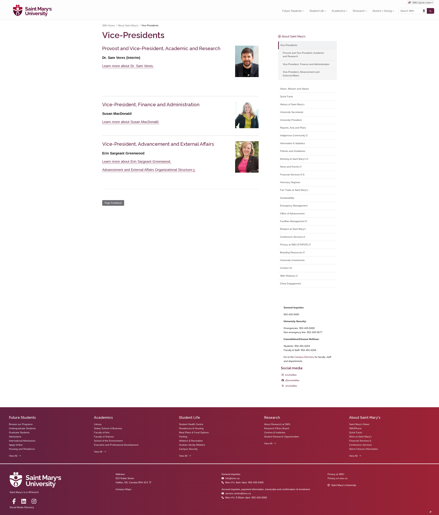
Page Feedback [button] (113, 202)
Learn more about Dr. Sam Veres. (128, 66)
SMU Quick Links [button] (421, 2)
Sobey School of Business (108, 428)
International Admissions (22, 440)
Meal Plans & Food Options (194, 432)
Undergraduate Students (22, 428)
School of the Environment (108, 440)
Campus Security (188, 449)
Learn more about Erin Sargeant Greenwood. (136, 161)
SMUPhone (355, 428)
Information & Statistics (292, 143)
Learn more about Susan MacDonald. (130, 122)
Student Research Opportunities (281, 436)
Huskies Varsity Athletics (192, 445)
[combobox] (412, 11)
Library (98, 424)
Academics (338, 10)
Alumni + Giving (382, 10)
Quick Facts (286, 96)
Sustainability (287, 198)
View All (13, 456)
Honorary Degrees (290, 182)
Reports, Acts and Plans (293, 127)
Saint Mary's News (359, 424)
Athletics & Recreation (191, 440)
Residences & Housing (191, 428)
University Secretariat (291, 112)
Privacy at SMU (336, 474)
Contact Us (286, 268)
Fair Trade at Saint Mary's (294, 190)
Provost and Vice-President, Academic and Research (303, 55)
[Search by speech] (423, 11)
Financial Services (359, 440)
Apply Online (16, 445)
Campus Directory (304, 357)
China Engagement (290, 283)
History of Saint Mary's (292, 104)
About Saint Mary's (128, 25)
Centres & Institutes (274, 432)
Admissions (15, 436)
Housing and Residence (22, 449)
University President (291, 120)
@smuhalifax (290, 380)
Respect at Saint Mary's (293, 229)
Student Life (316, 10)
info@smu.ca (232, 478)
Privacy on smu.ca (337, 478)
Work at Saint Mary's (360, 436)
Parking (183, 436)
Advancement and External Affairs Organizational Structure (147, 170)
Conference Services (360, 445)
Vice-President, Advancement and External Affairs (301, 74)
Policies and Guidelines (292, 151)
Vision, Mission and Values (294, 89)
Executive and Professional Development (116, 445)
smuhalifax (289, 375)
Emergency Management (293, 205)
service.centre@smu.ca (238, 493)
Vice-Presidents (288, 45)
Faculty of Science (104, 436)
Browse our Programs (21, 424)
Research (359, 10)
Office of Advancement (292, 213)
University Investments (292, 260)
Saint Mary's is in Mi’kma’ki (24, 492)
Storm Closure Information (363, 449)
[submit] (430, 11)
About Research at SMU (277, 424)
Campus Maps (123, 489)
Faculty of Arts (101, 432)
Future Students (292, 10)
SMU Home (108, 25)
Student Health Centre (191, 424)
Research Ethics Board (276, 428)
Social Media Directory (22, 507)
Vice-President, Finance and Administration (306, 64)
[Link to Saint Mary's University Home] (32, 11)
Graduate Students (19, 432)
